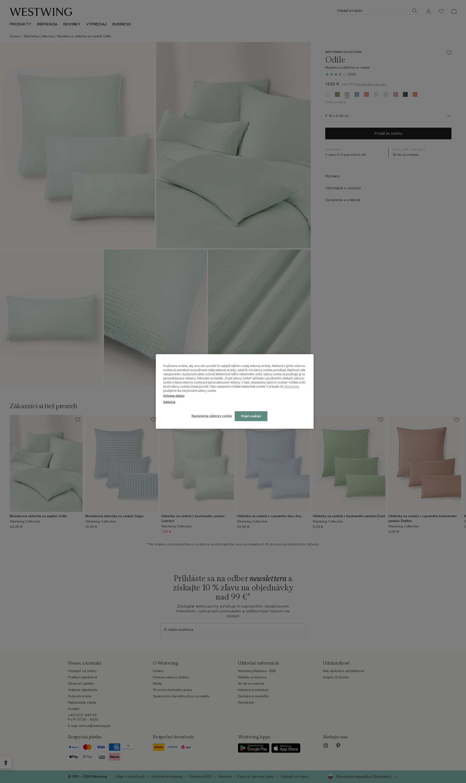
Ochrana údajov (173, 396)
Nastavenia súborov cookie (211, 416)
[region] (235, 391)
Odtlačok (169, 402)
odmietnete (291, 387)
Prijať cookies (251, 416)
